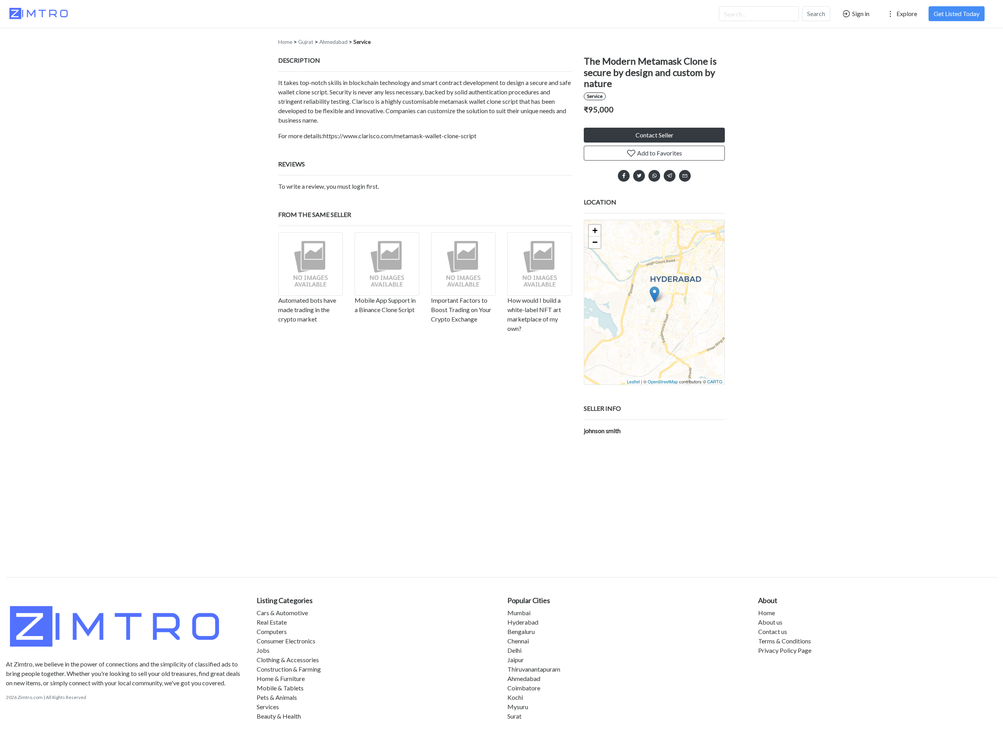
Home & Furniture (281, 678)
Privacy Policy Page (784, 650)
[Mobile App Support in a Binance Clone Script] (387, 264)
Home (285, 42)
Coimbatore (523, 688)
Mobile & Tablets (280, 688)
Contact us (772, 631)
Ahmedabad (333, 42)
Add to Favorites (659, 153)
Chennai (518, 641)
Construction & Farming (289, 669)
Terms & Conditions (784, 641)
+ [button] (594, 230)
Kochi (515, 697)
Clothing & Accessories (288, 659)
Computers (272, 631)
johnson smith (602, 430)
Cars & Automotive (282, 612)
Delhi (514, 650)
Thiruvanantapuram (533, 669)
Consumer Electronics (286, 641)
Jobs (263, 650)
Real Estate (272, 622)
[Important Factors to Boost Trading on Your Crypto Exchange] (463, 264)
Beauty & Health (279, 716)
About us (770, 622)
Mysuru (517, 706)
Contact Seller (654, 135)
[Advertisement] (501, 503)
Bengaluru (521, 631)
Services (268, 706)
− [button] (594, 242)
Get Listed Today (956, 13)
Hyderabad (522, 622)
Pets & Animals (277, 697)
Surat (514, 716)
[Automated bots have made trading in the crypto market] (310, 264)
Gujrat (305, 42)
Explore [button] (906, 13)
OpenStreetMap (663, 381)
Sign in (860, 13)
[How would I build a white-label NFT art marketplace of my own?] (540, 264)
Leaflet (633, 381)
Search (816, 13)
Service (362, 42)
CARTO (714, 381)
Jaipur (515, 659)
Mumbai (518, 612)
